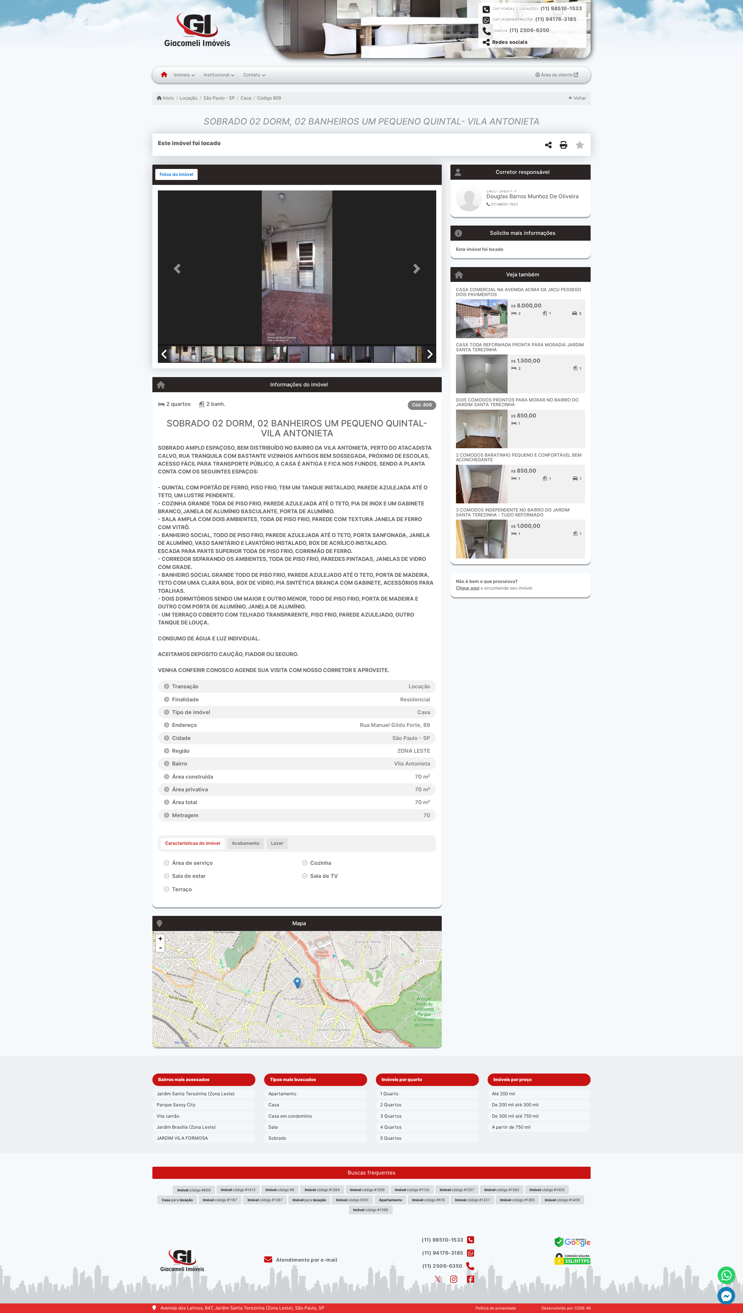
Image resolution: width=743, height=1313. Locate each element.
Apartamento (282, 1093)
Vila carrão (168, 1116)
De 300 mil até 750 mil (515, 1116)
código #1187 (220, 1200)
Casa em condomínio (290, 1116)
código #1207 (457, 1190)
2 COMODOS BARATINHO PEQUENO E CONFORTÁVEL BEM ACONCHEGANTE (519, 457)
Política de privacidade (496, 1308)
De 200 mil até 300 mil (515, 1104)
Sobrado (277, 1138)
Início (168, 98)
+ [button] (160, 938)
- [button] (160, 947)
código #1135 (412, 1190)
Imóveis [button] (182, 75)
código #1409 (562, 1200)
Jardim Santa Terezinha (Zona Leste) (196, 1093)
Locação (188, 98)
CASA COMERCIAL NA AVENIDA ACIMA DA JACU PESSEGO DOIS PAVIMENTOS (518, 292)
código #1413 (238, 1190)
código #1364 (322, 1190)
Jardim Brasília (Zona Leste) (186, 1127)
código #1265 (517, 1200)
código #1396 (370, 1210)
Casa (246, 98)
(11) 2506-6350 (529, 30)
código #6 (280, 1190)
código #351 (352, 1200)
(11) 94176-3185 (556, 19)
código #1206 (367, 1190)
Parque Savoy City (176, 1104)
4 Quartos (391, 1127)
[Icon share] (437, 1279)
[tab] (176, 174)
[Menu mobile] (164, 75)
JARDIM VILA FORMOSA (182, 1138)
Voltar (579, 98)
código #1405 (547, 1190)
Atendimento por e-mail (306, 1260)
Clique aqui (467, 588)
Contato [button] (251, 75)
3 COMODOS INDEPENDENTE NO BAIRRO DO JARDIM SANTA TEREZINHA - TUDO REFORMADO (513, 512)
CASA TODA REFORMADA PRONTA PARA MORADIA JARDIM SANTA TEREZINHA (520, 347)
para (177, 1200)
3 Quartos (391, 1116)
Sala (273, 1127)
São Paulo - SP (219, 98)
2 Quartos (390, 1104)
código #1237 (472, 1200)
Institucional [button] (217, 75)
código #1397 (265, 1200)
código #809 (194, 1190)
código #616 (428, 1200)
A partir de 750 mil (511, 1127)
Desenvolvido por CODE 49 (566, 1308)
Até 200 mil (503, 1093)
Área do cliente (557, 75)
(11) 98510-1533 (561, 8)
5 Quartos (390, 1138)
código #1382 (501, 1190)
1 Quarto (389, 1093)
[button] (179, 268)
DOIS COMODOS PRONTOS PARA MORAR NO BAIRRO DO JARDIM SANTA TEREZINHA (517, 402)
